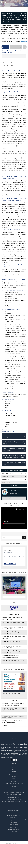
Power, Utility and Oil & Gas (14, 815)
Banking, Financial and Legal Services (14, 826)
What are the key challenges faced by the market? (14, 442)
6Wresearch (11, 843)
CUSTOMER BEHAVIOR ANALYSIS (14, 799)
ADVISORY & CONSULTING (14, 790)
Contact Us (14, 781)
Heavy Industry (14, 817)
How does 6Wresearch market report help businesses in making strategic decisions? (14, 456)
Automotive (14, 822)
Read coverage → (12, 563)
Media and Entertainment (14, 829)
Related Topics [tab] (19, 47)
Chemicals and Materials (14, 812)
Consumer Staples (14, 824)
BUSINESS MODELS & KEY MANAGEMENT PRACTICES (14, 801)
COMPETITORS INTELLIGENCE (14, 794)
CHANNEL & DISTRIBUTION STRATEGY (14, 796)
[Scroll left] (2, 47)
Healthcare (14, 820)
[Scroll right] (26, 47)
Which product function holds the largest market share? (14, 449)
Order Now (14, 485)
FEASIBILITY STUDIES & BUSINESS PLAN (14, 792)
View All (14, 597)
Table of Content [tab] (12, 47)
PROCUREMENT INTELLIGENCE (14, 797)
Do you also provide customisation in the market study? (14, 463)
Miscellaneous (14, 831)
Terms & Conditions (14, 774)
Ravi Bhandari (23, 41)
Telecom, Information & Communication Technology (14, 819)
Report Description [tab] (6, 47)
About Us (14, 767)
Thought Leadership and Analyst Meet (14, 783)
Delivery (14, 776)
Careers (14, 771)
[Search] (23, 2)
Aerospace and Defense (14, 810)
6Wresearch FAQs (14, 778)
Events (14, 769)
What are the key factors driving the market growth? (14, 435)
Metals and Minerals (14, 827)
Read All (4, 725)
